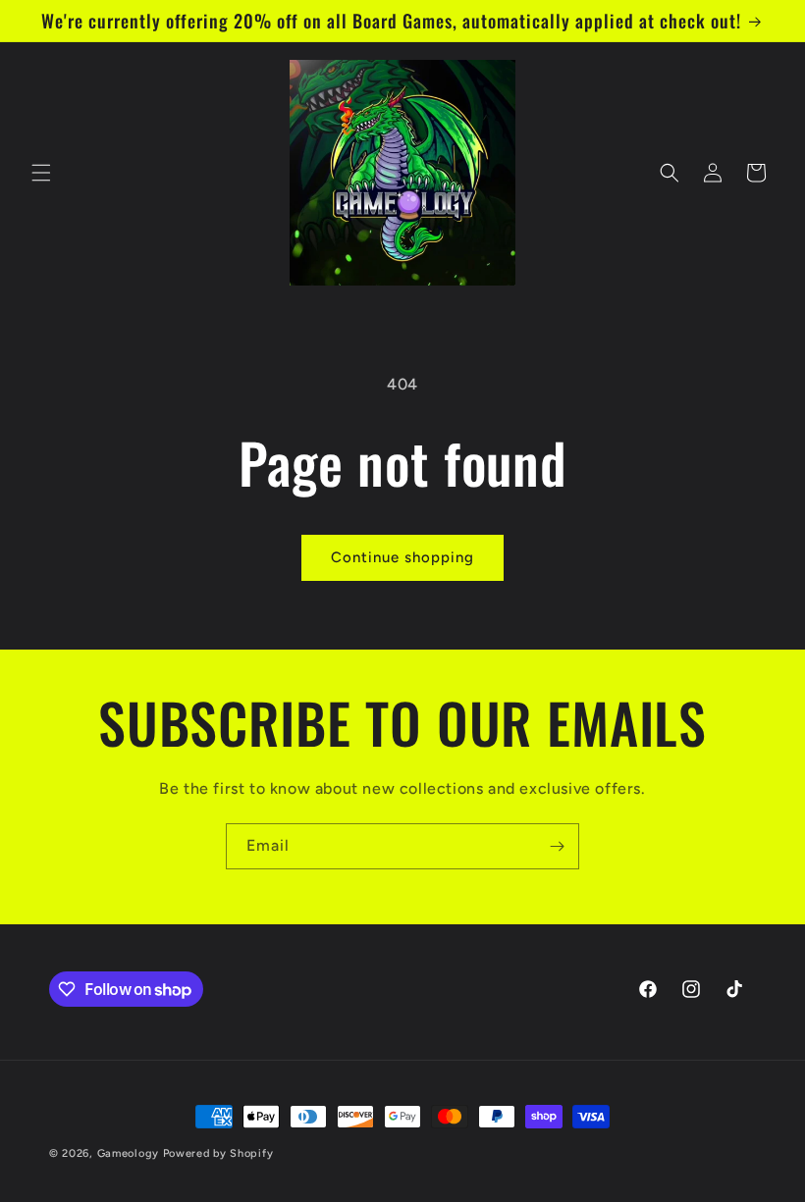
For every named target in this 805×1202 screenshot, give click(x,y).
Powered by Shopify (218, 1153)
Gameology (128, 1153)
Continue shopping (402, 557)
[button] (41, 172)
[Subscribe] (556, 846)
